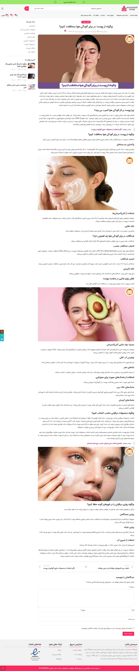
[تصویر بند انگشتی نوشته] (31, 66)
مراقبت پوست (86, 22)
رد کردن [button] (3, 668)
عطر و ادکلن (31, 37)
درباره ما (79, 659)
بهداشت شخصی (29, 33)
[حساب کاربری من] (2, 8)
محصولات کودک (29, 44)
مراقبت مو (31, 52)
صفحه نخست (77, 650)
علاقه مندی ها (56, 654)
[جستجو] (26, 8)
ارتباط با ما (78, 654)
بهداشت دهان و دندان (27, 30)
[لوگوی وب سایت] (129, 8)
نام (132, 610)
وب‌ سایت (131, 619)
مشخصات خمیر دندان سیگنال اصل (16, 86)
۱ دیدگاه (13, 69)
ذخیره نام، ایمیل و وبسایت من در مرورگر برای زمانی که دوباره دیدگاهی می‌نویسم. (106, 628)
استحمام (32, 26)
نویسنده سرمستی (90, 31)
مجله (59, 650)
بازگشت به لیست (86, 567)
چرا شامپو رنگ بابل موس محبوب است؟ (18, 75)
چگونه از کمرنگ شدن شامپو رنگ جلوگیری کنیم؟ (15, 65)
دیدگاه (131, 587)
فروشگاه (58, 659)
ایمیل (83, 610)
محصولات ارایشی (29, 41)
